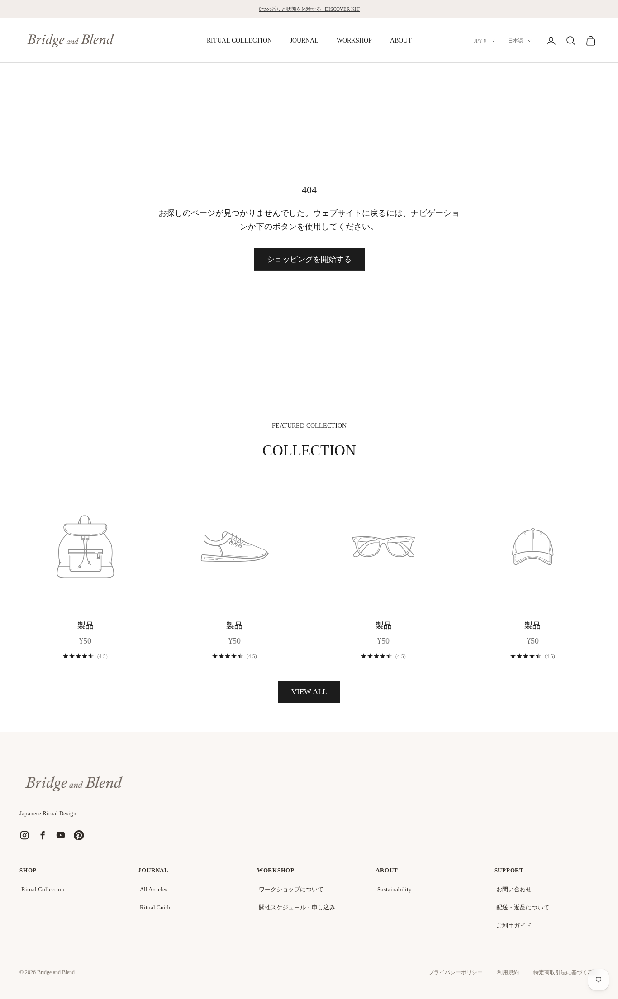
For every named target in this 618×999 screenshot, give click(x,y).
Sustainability (394, 889)
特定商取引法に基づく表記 (566, 972)
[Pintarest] (79, 835)
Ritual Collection (42, 889)
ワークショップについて (291, 889)
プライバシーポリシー (455, 972)
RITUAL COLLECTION (239, 40)
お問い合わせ (514, 889)
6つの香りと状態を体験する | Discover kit (309, 9)
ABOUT (401, 40)
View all (309, 691)
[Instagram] (24, 835)
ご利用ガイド (514, 925)
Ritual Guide (155, 907)
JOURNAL (304, 40)
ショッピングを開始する (309, 259)
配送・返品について (522, 907)
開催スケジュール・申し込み (297, 907)
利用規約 (508, 972)
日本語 (515, 40)
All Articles (153, 889)
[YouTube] (61, 835)
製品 (85, 625)
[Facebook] (43, 835)
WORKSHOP (354, 40)
